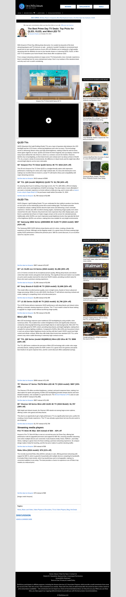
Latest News (40, 13)
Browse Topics (28, 13)
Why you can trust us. (67, 25)
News (19, 509)
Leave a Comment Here (24, 519)
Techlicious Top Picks (54, 13)
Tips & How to (84, 6)
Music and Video (27, 509)
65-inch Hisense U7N (62, 394)
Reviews (68, 6)
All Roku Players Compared (48, 18)
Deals (101, 6)
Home (19, 13)
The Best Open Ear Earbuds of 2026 (84, 18)
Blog (68, 509)
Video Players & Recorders (42, 509)
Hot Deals (73, 509)
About (56, 574)
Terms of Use (55, 580)
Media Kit (46, 576)
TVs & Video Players (59, 509)
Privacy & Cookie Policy (67, 580)
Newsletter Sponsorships (59, 576)
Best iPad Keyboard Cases (65, 18)
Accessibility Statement (63, 578)
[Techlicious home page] (31, 9)
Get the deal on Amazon (25, 178)
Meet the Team (64, 574)
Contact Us (73, 574)
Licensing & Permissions (75, 576)
